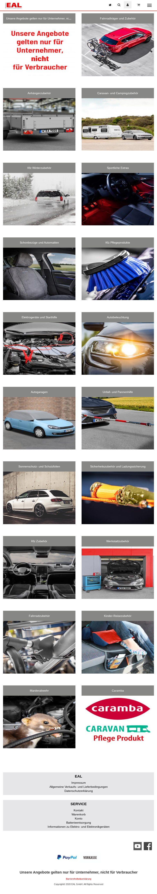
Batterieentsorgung (78, 822)
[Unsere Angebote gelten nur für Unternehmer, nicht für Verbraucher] (39, 50)
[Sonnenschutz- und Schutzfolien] (39, 498)
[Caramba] (118, 722)
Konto (78, 818)
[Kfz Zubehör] (39, 572)
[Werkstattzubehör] (118, 572)
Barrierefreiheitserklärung (78, 879)
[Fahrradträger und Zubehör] (118, 50)
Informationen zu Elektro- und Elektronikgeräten (79, 826)
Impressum (78, 782)
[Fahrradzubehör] (39, 647)
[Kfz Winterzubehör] (39, 199)
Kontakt (78, 810)
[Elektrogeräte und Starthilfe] (39, 348)
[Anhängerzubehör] (39, 124)
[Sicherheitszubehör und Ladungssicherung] (118, 498)
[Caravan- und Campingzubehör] (118, 124)
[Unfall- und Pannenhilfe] (118, 423)
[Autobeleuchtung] (118, 348)
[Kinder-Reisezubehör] (118, 647)
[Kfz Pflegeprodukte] (118, 274)
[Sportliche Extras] (118, 199)
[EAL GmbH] (13, 5)
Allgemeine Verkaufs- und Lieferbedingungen (78, 786)
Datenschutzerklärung (78, 790)
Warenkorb (79, 814)
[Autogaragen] (39, 423)
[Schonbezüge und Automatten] (39, 274)
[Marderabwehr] (39, 722)
